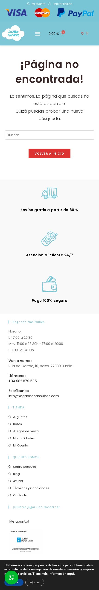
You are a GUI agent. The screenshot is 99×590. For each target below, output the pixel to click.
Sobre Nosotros (25, 466)
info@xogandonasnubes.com (34, 395)
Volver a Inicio (49, 153)
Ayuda (18, 481)
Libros (17, 424)
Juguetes (20, 417)
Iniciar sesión (63, 4)
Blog (16, 474)
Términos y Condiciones (31, 488)
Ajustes (34, 582)
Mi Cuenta (20, 445)
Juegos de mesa (26, 431)
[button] (37, 33)
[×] (11, 577)
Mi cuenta (39, 4)
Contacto (20, 495)
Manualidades (24, 438)
